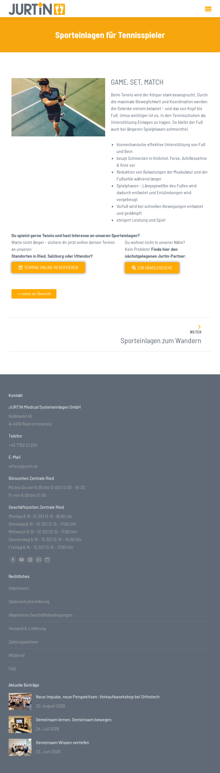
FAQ (12, 668)
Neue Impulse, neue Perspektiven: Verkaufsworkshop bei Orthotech (98, 696)
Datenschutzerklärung (29, 601)
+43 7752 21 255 (23, 445)
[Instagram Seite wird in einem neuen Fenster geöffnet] (30, 559)
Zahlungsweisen (23, 641)
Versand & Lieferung (27, 628)
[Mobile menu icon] (208, 8)
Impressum (19, 588)
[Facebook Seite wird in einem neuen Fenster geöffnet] (13, 559)
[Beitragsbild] (20, 701)
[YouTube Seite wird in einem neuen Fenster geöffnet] (21, 559)
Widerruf (17, 655)
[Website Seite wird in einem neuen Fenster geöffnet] (47, 559)
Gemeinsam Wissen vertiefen (62, 742)
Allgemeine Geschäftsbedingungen (40, 614)
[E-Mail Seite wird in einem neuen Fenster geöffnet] (38, 559)
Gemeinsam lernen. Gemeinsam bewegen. (74, 719)
